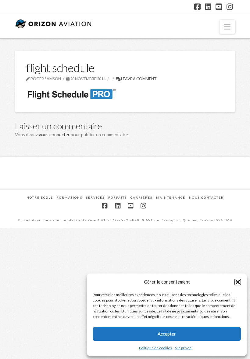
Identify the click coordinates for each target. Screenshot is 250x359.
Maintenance (170, 197)
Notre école (40, 197)
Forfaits (117, 197)
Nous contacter (206, 197)
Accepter (167, 333)
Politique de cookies (155, 348)
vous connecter (54, 134)
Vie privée (183, 348)
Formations (69, 197)
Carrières (141, 197)
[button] (238, 282)
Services (95, 197)
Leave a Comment (138, 78)
